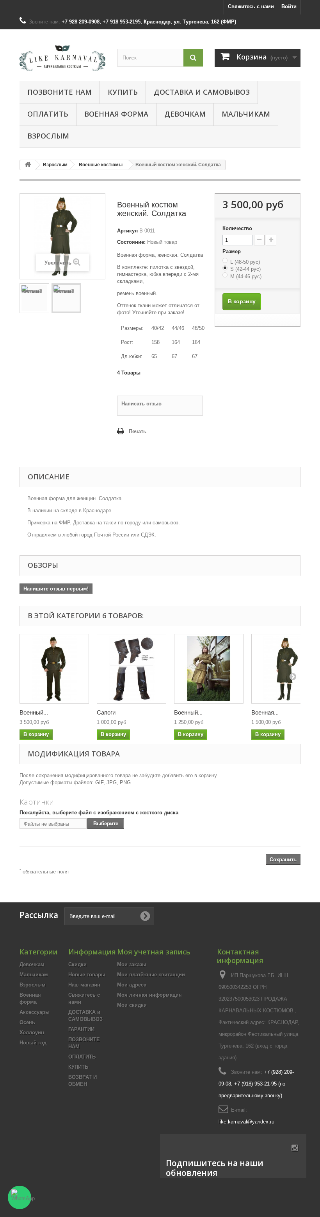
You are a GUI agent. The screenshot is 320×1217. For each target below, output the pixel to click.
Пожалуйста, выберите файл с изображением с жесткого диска (99, 813)
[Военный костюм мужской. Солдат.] (54, 669)
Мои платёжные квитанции (151, 975)
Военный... (34, 712)
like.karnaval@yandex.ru (246, 1122)
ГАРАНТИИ (81, 1029)
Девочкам (185, 114)
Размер (232, 251)
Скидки (77, 964)
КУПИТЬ (123, 92)
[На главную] (27, 165)
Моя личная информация (149, 995)
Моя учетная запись (153, 951)
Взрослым (48, 135)
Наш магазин (84, 985)
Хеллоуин (32, 1032)
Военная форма (116, 114)
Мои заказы (131, 964)
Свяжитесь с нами (251, 6)
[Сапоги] (131, 669)
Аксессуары (35, 1012)
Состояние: (131, 242)
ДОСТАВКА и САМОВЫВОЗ (202, 92)
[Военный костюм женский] (34, 298)
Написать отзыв (141, 404)
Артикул (127, 231)
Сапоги (106, 712)
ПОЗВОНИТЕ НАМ (59, 92)
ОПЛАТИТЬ (47, 114)
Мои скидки (132, 1005)
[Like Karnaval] (62, 58)
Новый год (33, 1043)
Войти (289, 6)
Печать (137, 431)
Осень (27, 1022)
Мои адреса (131, 985)
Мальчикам (246, 114)
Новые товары (86, 975)
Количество (237, 228)
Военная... (265, 712)
